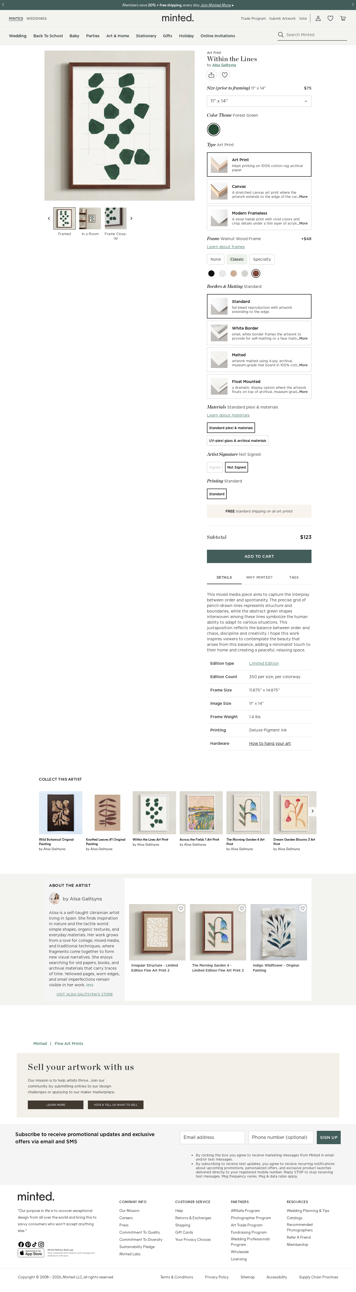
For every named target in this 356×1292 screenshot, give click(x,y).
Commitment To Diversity (140, 1239)
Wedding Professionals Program (250, 1241)
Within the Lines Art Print (150, 839)
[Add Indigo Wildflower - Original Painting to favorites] (302, 908)
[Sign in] (318, 18)
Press (123, 1225)
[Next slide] (131, 218)
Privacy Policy (217, 1276)
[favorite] (224, 75)
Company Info (133, 1201)
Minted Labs (129, 1253)
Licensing (239, 1258)
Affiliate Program (245, 1210)
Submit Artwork (282, 18)
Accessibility (276, 1276)
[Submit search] (281, 34)
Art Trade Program (247, 1225)
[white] (222, 273)
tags (294, 577)
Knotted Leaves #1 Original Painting (105, 841)
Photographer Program (251, 1217)
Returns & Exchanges (193, 1217)
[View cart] (342, 18)
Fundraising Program (249, 1232)
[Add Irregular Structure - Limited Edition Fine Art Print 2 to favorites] (181, 908)
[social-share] (211, 75)
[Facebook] (21, 1244)
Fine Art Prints (69, 1043)
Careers (126, 1217)
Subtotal (216, 537)
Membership (297, 1244)
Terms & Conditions (176, 1276)
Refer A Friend (299, 1237)
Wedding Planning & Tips (308, 1210)
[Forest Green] (213, 129)
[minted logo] (178, 17)
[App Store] (31, 1255)
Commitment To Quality (139, 1232)
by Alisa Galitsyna (52, 849)
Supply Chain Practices (318, 1276)
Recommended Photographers (300, 1227)
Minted (40, 1043)
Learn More (55, 1104)
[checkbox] (215, 259)
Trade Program (253, 18)
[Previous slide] (48, 218)
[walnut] (255, 273)
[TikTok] (34, 1244)
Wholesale (240, 1251)
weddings (36, 18)
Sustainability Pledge (137, 1246)
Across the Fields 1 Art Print (199, 839)
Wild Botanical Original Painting (56, 841)
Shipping (182, 1225)
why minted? (259, 577)
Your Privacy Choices (193, 1239)
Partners (240, 1201)
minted (16, 18)
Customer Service (193, 1201)
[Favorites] (330, 18)
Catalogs (294, 1217)
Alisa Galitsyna (224, 65)
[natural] (233, 273)
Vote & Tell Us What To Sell (116, 1104)
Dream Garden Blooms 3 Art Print (294, 841)
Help (179, 1210)
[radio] (259, 164)
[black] (211, 273)
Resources (297, 1201)
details (224, 577)
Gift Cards (184, 1232)
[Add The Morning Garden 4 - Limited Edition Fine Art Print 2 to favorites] (241, 908)
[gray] (244, 273)
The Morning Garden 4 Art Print (245, 841)
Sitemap (248, 1276)
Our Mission (129, 1210)
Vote (303, 18)
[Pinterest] (27, 1244)
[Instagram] (41, 1244)
